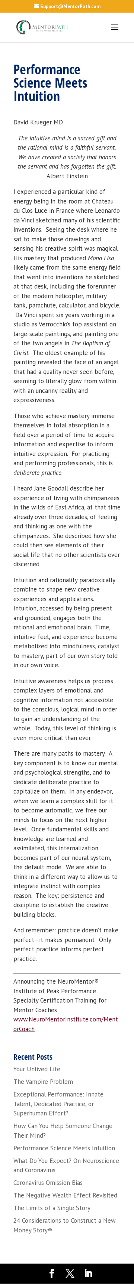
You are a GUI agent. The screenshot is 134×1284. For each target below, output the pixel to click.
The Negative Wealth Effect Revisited (65, 1195)
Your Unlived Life (36, 1069)
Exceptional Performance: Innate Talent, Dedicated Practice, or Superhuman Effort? (58, 1103)
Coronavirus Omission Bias (48, 1183)
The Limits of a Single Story (51, 1208)
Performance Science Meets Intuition (64, 1148)
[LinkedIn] (88, 1274)
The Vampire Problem (43, 1082)
